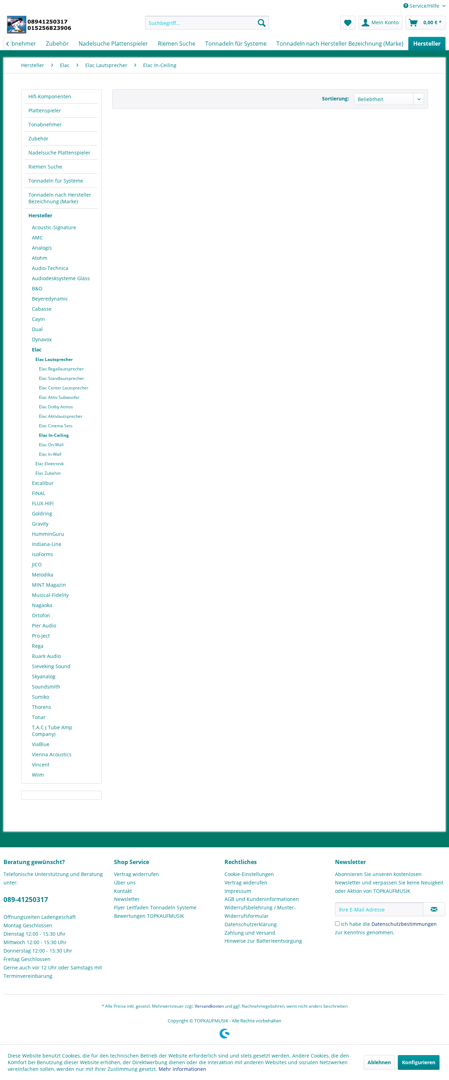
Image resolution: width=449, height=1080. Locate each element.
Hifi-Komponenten (49, 96)
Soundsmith (46, 686)
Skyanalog (43, 676)
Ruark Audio (46, 656)
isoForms (42, 554)
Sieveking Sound (51, 666)
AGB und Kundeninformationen (261, 899)
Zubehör (38, 138)
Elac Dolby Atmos (56, 407)
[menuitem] (207, 23)
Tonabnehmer (45, 124)
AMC (37, 237)
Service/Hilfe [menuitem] (424, 5)
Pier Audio (44, 625)
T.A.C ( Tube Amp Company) (52, 730)
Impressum (237, 891)
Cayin (38, 319)
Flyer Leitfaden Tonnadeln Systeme (155, 907)
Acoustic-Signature (54, 227)
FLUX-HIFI (43, 503)
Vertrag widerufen (245, 882)
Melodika (42, 574)
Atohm (39, 258)
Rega (37, 646)
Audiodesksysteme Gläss (61, 278)
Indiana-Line (46, 544)
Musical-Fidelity (50, 595)
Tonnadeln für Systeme (55, 180)
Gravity (40, 523)
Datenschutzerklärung (250, 924)
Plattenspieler (44, 110)
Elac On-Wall (51, 445)
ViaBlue (40, 744)
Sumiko (40, 696)
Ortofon (41, 615)
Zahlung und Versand (249, 932)
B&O (37, 288)
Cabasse (42, 308)
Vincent (40, 764)
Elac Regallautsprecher (61, 369)
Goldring (42, 513)
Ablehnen (379, 1062)
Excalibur (43, 483)
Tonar (39, 717)
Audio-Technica (50, 268)
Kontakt (123, 891)
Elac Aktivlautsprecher (60, 416)
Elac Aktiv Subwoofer (59, 397)
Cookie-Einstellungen (249, 874)
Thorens (41, 707)
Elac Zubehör (48, 473)
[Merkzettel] (347, 23)
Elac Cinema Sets (56, 426)
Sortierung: (335, 98)
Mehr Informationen (182, 1069)
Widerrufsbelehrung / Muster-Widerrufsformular (260, 911)
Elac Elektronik (49, 464)
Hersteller (40, 215)
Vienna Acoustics (52, 754)
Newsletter (127, 899)
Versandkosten (209, 1006)
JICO (37, 564)
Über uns (125, 882)
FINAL (38, 493)
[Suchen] (261, 23)
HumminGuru (48, 534)
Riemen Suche (45, 166)
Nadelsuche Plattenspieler (59, 152)
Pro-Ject (41, 635)
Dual (37, 329)
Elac (36, 349)
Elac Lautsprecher (54, 359)
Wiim (38, 774)
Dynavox (42, 339)
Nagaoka (42, 605)
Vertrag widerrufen (136, 874)
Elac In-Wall (50, 454)
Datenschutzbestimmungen (404, 924)
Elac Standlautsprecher (61, 378)
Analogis (42, 247)
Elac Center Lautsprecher (63, 388)
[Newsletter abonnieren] (434, 909)
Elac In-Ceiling (54, 435)
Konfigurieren (418, 1062)
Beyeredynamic (50, 298)
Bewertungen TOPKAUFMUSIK (149, 916)
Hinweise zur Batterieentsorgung (263, 940)
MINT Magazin (49, 584)
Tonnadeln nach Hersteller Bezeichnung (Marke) (59, 198)
